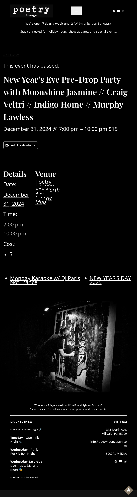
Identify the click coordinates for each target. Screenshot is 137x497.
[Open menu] (76, 10)
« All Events (11, 55)
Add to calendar (21, 145)
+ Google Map (43, 197)
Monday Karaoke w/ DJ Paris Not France (45, 280)
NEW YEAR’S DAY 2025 (110, 280)
